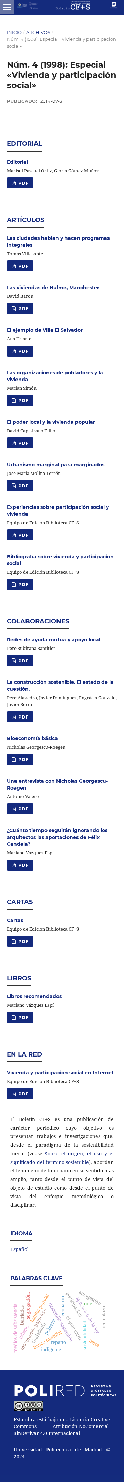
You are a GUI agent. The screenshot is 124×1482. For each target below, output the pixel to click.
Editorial (17, 162)
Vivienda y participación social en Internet (60, 1073)
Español (19, 1249)
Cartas (15, 920)
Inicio (14, 32)
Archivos (38, 32)
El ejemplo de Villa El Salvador (45, 330)
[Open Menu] (7, 7)
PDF (22, 183)
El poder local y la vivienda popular (51, 422)
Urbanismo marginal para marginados (55, 465)
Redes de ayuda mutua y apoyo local (53, 640)
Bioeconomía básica (32, 738)
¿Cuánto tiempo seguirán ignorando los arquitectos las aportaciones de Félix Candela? (57, 837)
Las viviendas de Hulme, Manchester (53, 287)
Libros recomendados (34, 996)
